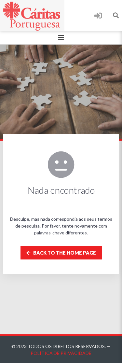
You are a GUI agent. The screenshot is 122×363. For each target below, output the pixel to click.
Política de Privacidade (61, 353)
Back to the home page (64, 253)
